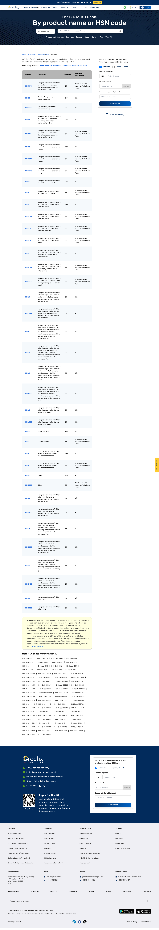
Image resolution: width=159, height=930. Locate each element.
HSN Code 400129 (77, 674)
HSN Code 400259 (44, 685)
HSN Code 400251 (28, 685)
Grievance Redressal (122, 848)
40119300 (28, 547)
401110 (27, 120)
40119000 (28, 485)
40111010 (28, 134)
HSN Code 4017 (70, 670)
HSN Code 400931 (28, 708)
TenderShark (127, 891)
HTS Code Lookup (50, 853)
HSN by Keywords (50, 858)
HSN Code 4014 (27, 670)
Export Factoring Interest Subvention (20, 863)
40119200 (28, 512)
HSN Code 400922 (77, 704)
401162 (27, 332)
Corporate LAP (85, 863)
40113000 (28, 193)
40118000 (28, 465)
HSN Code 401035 (28, 719)
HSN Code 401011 (28, 712)
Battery (95, 37)
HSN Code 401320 (60, 727)
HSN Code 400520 (61, 693)
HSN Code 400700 (77, 696)
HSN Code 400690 (61, 696)
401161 (27, 297)
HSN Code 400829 (77, 700)
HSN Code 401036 (44, 719)
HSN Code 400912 (44, 704)
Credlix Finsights (85, 843)
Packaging (73, 891)
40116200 (28, 352)
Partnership (119, 843)
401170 (27, 432)
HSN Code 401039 (61, 719)
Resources (119, 838)
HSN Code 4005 (27, 662)
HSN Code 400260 (61, 685)
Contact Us (83, 848)
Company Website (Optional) (109, 92)
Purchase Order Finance (16, 838)
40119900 (28, 608)
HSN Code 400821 (61, 700)
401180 (27, 454)
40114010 (28, 216)
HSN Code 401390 (77, 727)
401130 (27, 182)
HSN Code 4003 (57, 658)
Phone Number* (105, 82)
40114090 (28, 240)
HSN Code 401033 (60, 715)
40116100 (28, 313)
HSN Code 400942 (77, 708)
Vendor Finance (49, 838)
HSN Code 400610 (45, 696)
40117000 (28, 442)
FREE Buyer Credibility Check (18, 843)
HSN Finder (47, 848)
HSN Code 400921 (60, 704)
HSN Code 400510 (45, 693)
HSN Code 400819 (44, 700)
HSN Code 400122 (60, 674)
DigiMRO (91, 891)
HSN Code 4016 (56, 670)
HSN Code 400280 (28, 689)
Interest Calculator (86, 834)
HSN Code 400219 (61, 677)
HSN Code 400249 (77, 681)
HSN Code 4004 (71, 658)
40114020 (28, 228)
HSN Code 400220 (77, 677)
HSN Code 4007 (57, 662)
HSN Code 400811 (28, 700)
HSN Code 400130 (28, 677)
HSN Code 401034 (77, 715)
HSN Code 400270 (77, 685)
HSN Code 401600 (44, 734)
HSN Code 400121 (44, 674)
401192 (27, 498)
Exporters (11, 829)
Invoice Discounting (14, 834)
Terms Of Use (146, 922)
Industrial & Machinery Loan (89, 858)
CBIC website (37, 646)
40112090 (28, 171)
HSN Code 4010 (42, 666)
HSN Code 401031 (28, 715)
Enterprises (48, 829)
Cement (79, 37)
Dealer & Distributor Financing (90, 853)
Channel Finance (49, 843)
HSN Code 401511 (61, 731)
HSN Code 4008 (71, 662)
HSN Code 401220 (76, 723)
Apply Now (97, 2)
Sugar (87, 37)
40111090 (28, 86)
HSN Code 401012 (44, 712)
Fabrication (35, 891)
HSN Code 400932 (44, 708)
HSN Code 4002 (42, 658)
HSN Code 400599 (28, 696)
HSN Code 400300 (78, 689)
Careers (118, 834)
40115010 (28, 268)
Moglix (108, 891)
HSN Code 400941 (61, 708)
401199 (27, 598)
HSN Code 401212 (28, 723)
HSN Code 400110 (28, 674)
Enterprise (53, 891)
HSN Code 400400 (28, 693)
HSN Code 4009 (27, 666)
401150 (27, 253)
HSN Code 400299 (61, 689)
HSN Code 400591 (78, 693)
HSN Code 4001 (27, 658)
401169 (27, 410)
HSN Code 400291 (45, 689)
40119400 (28, 584)
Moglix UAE (147, 891)
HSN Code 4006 (42, 662)
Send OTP (126, 86)
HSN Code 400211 (45, 677)
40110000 (28, 108)
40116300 (28, 394)
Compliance (84, 838)
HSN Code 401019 (76, 712)
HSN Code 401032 (44, 715)
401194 (27, 566)
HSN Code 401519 (76, 731)
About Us (118, 829)
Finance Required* (106, 72)
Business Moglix (13, 891)
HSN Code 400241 (61, 681)
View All (108, 37)
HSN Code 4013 (71, 666)
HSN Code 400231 (28, 681)
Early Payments (49, 834)
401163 (27, 373)
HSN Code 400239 (44, 681)
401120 (27, 147)
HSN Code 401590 (28, 734)
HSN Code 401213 (44, 723)
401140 (27, 205)
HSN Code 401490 (44, 731)
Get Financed (115, 103)
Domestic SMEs (85, 829)
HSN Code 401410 (28, 731)
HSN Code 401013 (60, 712)
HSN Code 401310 (44, 727)
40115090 (28, 282)
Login (147, 7)
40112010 (28, 159)
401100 (27, 98)
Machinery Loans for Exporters (18, 853)
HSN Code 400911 (28, 704)
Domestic (106, 67)
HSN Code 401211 (77, 719)
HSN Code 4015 (42, 670)
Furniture (70, 37)
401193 (27, 529)
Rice (101, 37)
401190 (27, 475)
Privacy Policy (132, 922)
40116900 (28, 422)
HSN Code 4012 (56, 666)
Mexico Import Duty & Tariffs (53, 863)
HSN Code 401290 (28, 727)
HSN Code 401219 (60, 723)
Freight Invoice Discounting (17, 848)
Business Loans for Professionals (19, 858)
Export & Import (122, 67)
